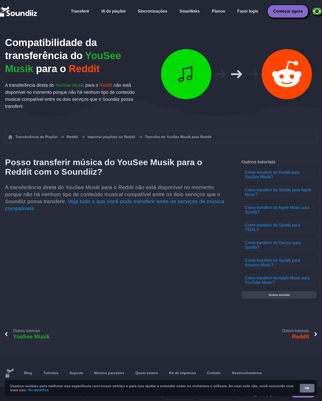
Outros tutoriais (279, 294)
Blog (28, 373)
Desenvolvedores (247, 373)
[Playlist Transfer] (19, 11)
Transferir (80, 11)
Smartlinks (189, 11)
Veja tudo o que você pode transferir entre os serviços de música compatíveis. (114, 204)
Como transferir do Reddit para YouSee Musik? (272, 174)
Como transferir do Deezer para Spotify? (273, 245)
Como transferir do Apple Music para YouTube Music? (277, 280)
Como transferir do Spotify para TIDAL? (272, 227)
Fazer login (247, 11)
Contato (214, 373)
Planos (218, 11)
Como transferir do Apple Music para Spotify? (277, 209)
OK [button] (307, 388)
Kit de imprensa (182, 373)
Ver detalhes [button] (38, 390)
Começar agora (288, 11)
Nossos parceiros (109, 373)
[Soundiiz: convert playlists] (9, 373)
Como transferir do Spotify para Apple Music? (278, 192)
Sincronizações (152, 11)
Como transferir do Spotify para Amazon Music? (272, 262)
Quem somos (146, 373)
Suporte (76, 373)
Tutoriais (50, 373)
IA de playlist (113, 11)
